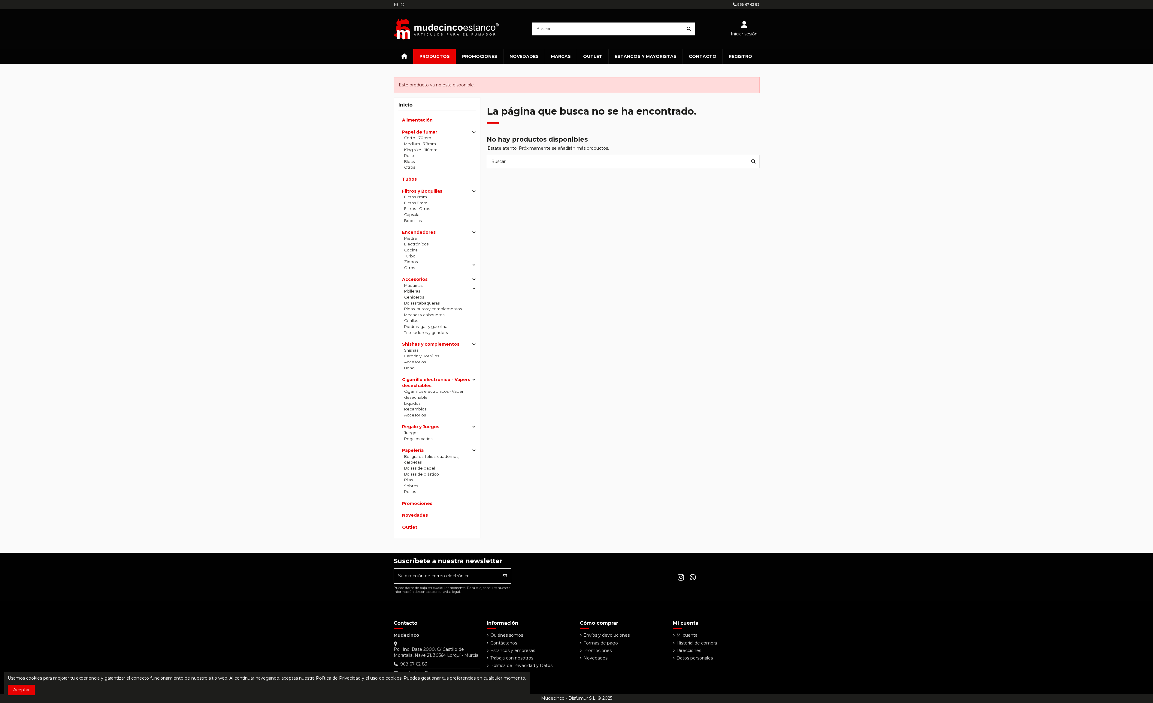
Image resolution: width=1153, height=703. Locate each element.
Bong (409, 368)
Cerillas (411, 320)
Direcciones (688, 650)
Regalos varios (418, 439)
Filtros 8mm (415, 203)
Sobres (411, 486)
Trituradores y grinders (426, 332)
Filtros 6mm (415, 197)
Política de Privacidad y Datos (521, 665)
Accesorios (415, 279)
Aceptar (21, 689)
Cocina (411, 250)
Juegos (411, 433)
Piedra (410, 238)
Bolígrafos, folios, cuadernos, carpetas (431, 459)
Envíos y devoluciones (606, 635)
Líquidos (412, 403)
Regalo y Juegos (420, 426)
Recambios (415, 409)
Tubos (409, 179)
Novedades (415, 515)
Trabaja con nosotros (511, 658)
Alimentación (417, 120)
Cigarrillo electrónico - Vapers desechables (436, 382)
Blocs (409, 161)
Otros (409, 167)
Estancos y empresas (512, 650)
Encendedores (419, 232)
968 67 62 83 (748, 4)
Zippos (411, 262)
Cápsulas (412, 214)
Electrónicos (416, 244)
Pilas (408, 480)
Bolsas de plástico (421, 474)
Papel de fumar (419, 132)
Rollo (409, 155)
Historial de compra (696, 643)
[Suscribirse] (504, 576)
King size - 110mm (420, 150)
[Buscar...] (688, 29)
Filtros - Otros (417, 208)
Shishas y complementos (430, 344)
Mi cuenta (687, 635)
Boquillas (413, 220)
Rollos (410, 491)
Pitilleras (412, 291)
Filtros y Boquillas (422, 191)
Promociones (417, 503)
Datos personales (694, 658)
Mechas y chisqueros (424, 315)
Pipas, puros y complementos (433, 309)
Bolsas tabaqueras (422, 303)
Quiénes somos (506, 635)
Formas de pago (600, 643)
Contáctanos (503, 643)
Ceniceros (414, 297)
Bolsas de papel (419, 468)
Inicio (405, 105)
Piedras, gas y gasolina (425, 326)
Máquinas (413, 285)
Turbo (410, 256)
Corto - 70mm (417, 138)
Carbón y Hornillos (421, 356)
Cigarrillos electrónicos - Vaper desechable (434, 394)
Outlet (409, 527)
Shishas (411, 350)
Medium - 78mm (420, 144)
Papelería (413, 450)
